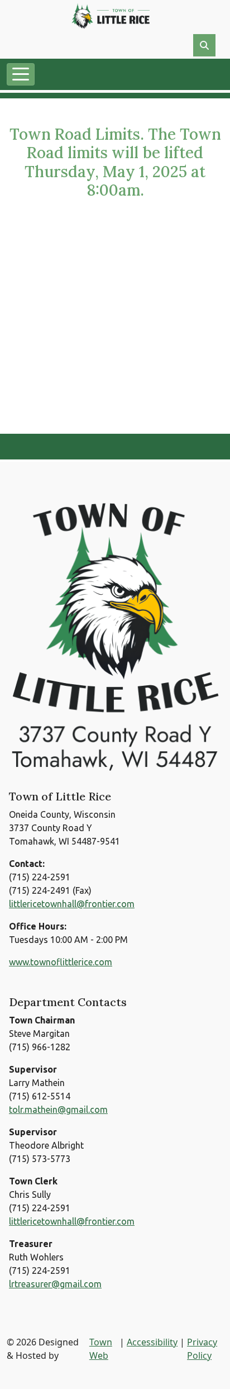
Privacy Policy (202, 1349)
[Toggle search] (204, 45)
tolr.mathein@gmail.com (58, 1109)
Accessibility (152, 1342)
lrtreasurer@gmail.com (55, 1284)
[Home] (110, 16)
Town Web (100, 1349)
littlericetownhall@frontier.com (72, 904)
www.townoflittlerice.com (60, 962)
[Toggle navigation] (21, 74)
